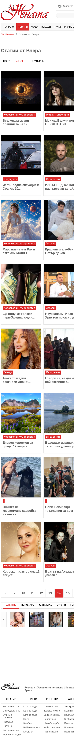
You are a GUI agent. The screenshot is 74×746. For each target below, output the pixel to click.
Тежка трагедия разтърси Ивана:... (17, 380)
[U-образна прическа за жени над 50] (17, 619)
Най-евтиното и (31, 727)
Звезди (46, 26)
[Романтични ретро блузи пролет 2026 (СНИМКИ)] (55, 619)
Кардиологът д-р (12, 734)
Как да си (28, 731)
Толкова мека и (52, 710)
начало (9, 26)
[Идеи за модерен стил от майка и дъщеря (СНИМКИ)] (36, 619)
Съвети (32, 699)
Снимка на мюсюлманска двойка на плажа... (19, 510)
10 (23, 593)
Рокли (61, 605)
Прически (28, 605)
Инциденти (10, 178)
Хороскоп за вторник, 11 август (21, 573)
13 (50, 593)
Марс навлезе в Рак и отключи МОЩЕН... (19, 251)
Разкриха (8, 721)
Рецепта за (50, 719)
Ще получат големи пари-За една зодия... (19, 315)
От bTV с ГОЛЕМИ (7, 716)
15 (68, 593)
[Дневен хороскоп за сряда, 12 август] (21, 413)
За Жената (7, 34)
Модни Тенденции (57, 114)
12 (41, 593)
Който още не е (52, 727)
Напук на (8, 726)
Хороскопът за (11, 706)
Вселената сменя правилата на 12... (16, 122)
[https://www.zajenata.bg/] (10, 686)
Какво (26, 719)
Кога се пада (30, 706)
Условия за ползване (50, 687)
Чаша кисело (51, 731)
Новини (23, 26)
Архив (28, 690)
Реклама (29, 687)
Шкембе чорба (51, 723)
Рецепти (52, 699)
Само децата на (11, 710)
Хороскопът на (11, 730)
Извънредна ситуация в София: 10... (21, 186)
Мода (34, 26)
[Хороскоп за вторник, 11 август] (21, 542)
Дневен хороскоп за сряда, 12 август (18, 444)
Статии (11, 699)
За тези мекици (52, 715)
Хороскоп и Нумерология (19, 114)
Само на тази (51, 706)
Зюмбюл (27, 723)
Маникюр (45, 605)
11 (32, 593)
